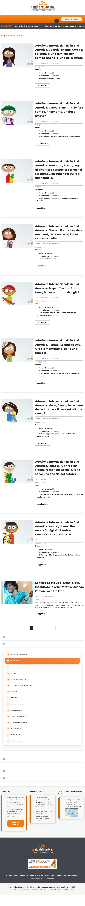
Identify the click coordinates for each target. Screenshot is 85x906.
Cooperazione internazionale (42, 878)
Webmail (70, 887)
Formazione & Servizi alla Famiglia (64, 875)
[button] (2, 19)
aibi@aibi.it (77, 806)
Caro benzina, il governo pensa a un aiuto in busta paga (59, 26)
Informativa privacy (27, 887)
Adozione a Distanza (35, 875)
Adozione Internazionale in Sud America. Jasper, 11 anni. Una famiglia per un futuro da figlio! (57, 288)
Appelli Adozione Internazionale (47, 63)
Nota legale (61, 887)
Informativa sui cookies (46, 887)
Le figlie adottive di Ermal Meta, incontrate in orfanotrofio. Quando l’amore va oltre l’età (59, 587)
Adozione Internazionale (45, 596)
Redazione (14, 887)
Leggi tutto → (43, 85)
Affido (47, 875)
